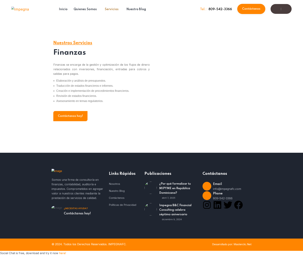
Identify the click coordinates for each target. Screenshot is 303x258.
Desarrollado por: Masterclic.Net (231, 244)
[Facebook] (238, 205)
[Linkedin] (217, 205)
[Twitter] (228, 205)
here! (62, 253)
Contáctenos (116, 197)
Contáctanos (251, 8)
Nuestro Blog (117, 190)
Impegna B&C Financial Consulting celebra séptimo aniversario (175, 210)
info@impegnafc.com (227, 189)
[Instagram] (207, 205)
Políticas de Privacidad (122, 205)
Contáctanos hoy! (70, 116)
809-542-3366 (220, 9)
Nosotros (114, 183)
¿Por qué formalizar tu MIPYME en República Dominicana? (175, 188)
